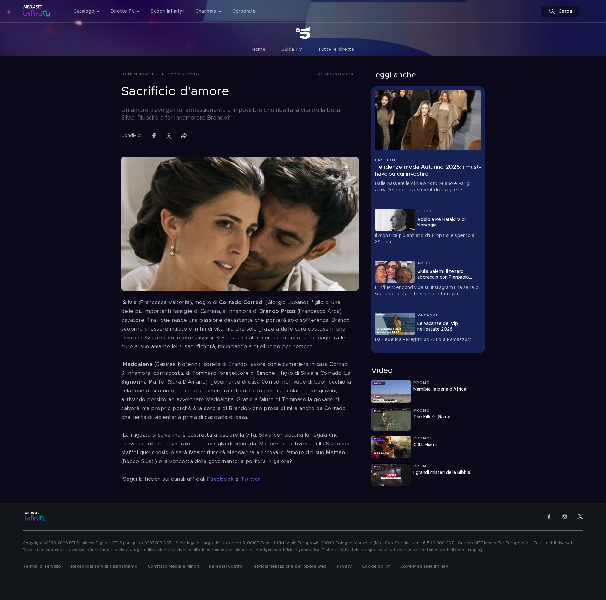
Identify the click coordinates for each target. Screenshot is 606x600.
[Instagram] (564, 516)
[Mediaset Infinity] (37, 11)
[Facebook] (549, 516)
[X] (580, 516)
